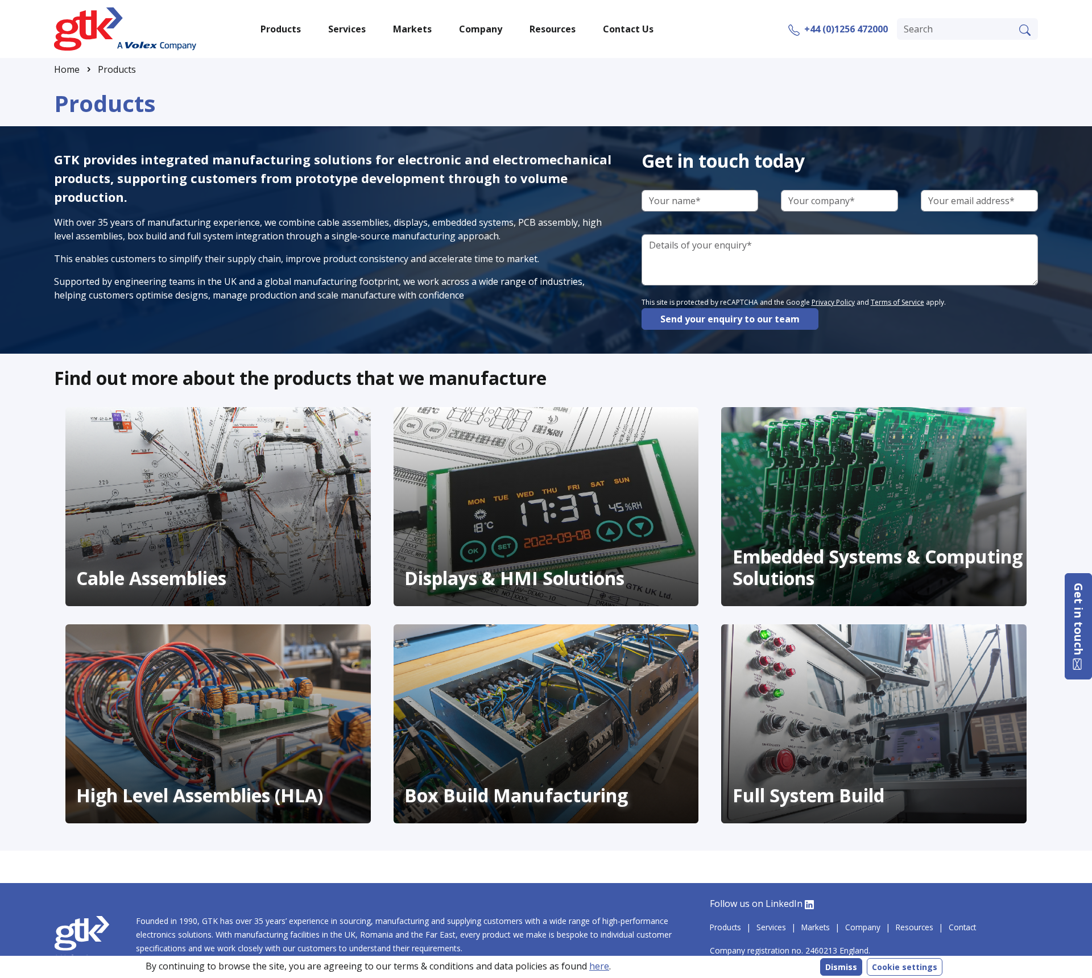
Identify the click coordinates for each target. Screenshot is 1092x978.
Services (771, 927)
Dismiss (841, 967)
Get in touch (1078, 620)
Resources (914, 927)
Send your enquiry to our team (730, 319)
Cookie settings (904, 967)
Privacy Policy (833, 302)
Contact (962, 927)
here (599, 966)
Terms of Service (897, 302)
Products (117, 69)
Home (67, 69)
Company (862, 927)
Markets (815, 927)
